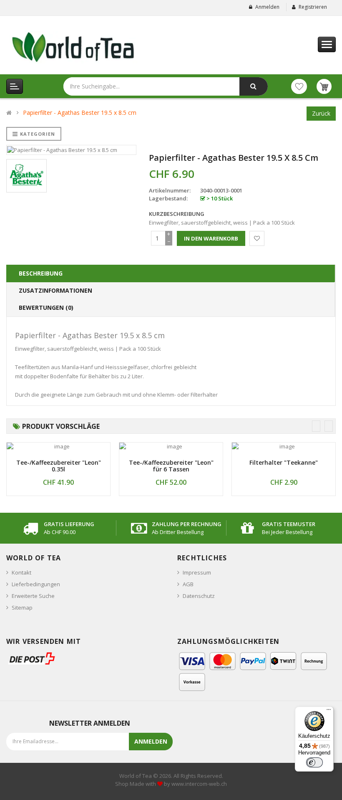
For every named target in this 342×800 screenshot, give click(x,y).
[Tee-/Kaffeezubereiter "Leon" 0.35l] (58, 447)
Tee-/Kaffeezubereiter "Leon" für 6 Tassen (171, 465)
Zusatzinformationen (55, 290)
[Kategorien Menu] (14, 86)
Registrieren (313, 6)
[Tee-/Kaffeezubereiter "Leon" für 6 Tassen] (171, 447)
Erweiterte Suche (33, 596)
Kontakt (21, 572)
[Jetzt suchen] (253, 86)
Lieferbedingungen (36, 584)
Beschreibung (41, 273)
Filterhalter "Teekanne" (283, 462)
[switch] (314, 762)
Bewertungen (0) (46, 307)
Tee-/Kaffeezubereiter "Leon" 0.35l (58, 465)
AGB (188, 584)
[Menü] (329, 711)
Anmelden (267, 6)
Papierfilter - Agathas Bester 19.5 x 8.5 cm (79, 112)
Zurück (321, 113)
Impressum (197, 572)
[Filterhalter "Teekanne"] (283, 447)
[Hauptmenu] (327, 44)
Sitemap (22, 607)
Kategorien (37, 134)
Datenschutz (199, 596)
